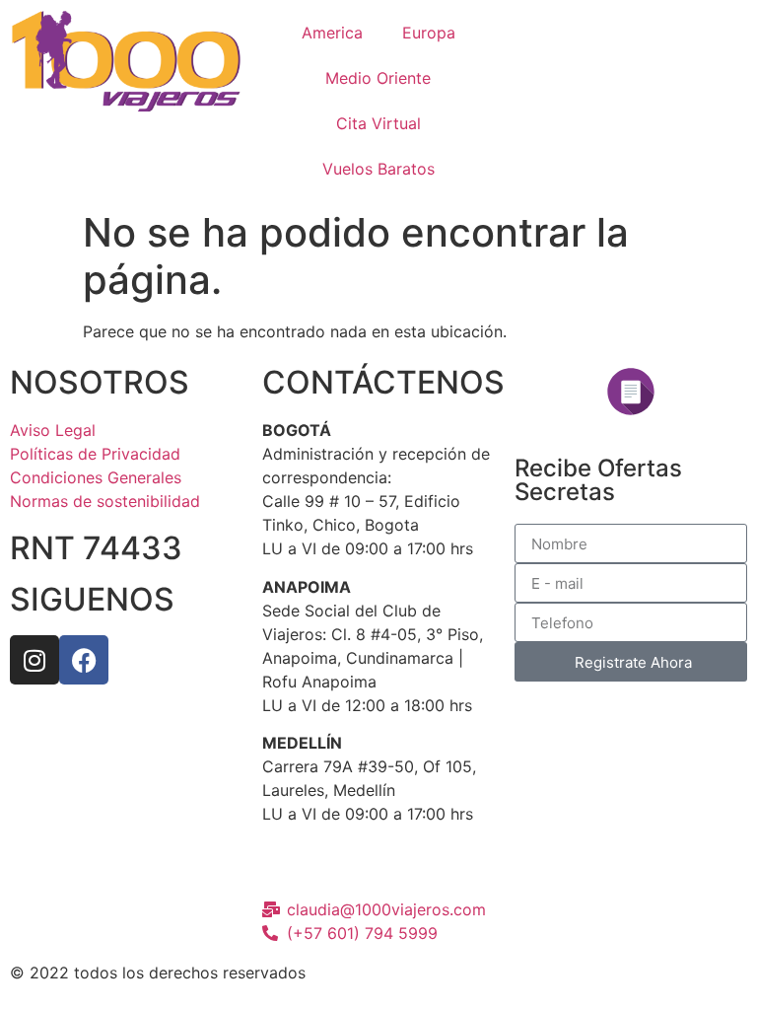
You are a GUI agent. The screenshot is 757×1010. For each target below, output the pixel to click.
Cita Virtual (378, 123)
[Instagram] (34, 660)
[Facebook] (83, 660)
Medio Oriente (378, 78)
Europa (428, 32)
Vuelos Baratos (378, 169)
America (332, 32)
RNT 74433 (96, 548)
